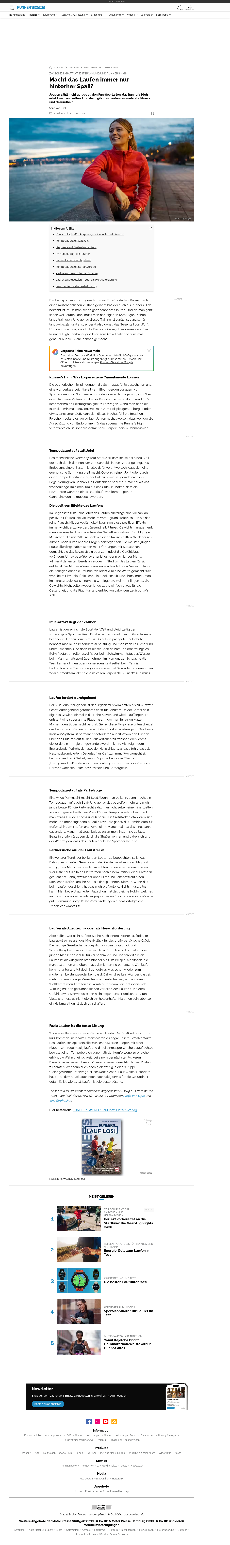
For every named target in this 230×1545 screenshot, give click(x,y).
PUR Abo (91, 1453)
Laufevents (49, 14)
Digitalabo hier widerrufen (125, 1440)
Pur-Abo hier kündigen (112, 1453)
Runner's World (97, 1534)
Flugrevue (99, 1530)
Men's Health (146, 1530)
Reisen (79, 1453)
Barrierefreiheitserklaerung (78, 1440)
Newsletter (137, 1465)
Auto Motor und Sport (41, 1530)
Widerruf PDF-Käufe (170, 1453)
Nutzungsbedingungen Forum (120, 1435)
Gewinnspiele (109, 1465)
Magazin (26, 1453)
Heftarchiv (117, 1478)
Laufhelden (147, 14)
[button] (101, 170)
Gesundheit (115, 14)
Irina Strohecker (60, 1100)
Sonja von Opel (57, 108)
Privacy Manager (167, 1435)
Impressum (57, 1435)
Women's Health (119, 1534)
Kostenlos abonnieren (47, 1404)
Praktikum (101, 1440)
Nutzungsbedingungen (87, 1435)
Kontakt (28, 1435)
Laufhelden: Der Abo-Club (57, 1453)
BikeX (59, 1530)
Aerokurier (19, 1530)
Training (32, 14)
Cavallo (86, 1530)
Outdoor (182, 1530)
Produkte (120, 1)
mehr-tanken (128, 1530)
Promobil (80, 1534)
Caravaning (72, 1530)
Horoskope (162, 14)
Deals (124, 1465)
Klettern (113, 1530)
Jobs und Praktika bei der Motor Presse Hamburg (101, 1491)
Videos (131, 14)
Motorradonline (165, 1530)
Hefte (111, 1)
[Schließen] (149, 350)
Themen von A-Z (89, 1465)
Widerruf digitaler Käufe (141, 1453)
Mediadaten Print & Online (94, 1478)
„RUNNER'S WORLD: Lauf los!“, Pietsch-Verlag (104, 1110)
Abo (37, 1453)
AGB (69, 1435)
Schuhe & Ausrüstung (73, 14)
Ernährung (97, 14)
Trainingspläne (17, 14)
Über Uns (41, 1435)
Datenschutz (148, 1435)
